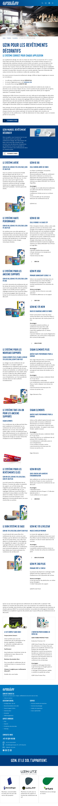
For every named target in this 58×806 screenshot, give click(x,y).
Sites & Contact (8, 698)
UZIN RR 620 (36, 499)
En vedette (15, 38)
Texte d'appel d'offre (9, 708)
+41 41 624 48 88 (9, 739)
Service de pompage (36, 706)
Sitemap (6, 728)
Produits (9, 38)
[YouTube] (8, 750)
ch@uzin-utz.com (10, 747)
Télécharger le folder (12, 120)
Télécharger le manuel (12, 153)
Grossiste (6, 713)
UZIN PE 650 (36, 300)
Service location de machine (39, 703)
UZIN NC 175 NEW (38, 343)
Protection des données (10, 726)
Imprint (6, 723)
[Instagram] (4, 750)
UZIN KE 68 (36, 261)
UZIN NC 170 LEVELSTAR (39, 557)
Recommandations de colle (11, 706)
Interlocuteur (7, 710)
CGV (5, 721)
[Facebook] (11, 750)
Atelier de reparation (36, 708)
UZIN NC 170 (28, 82)
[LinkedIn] (6, 750)
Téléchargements (8, 715)
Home (4, 38)
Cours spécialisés (36, 710)
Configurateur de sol (9, 703)
